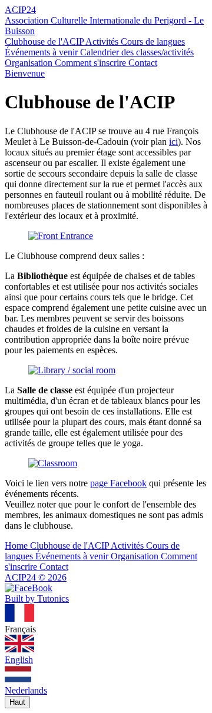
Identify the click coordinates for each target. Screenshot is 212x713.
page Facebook (118, 483)
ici (173, 142)
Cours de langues (153, 42)
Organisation (30, 63)
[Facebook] (28, 588)
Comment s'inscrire (91, 63)
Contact (142, 63)
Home (17, 545)
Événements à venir (42, 52)
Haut (17, 702)
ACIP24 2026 (36, 577)
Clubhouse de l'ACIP (45, 42)
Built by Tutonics (37, 598)
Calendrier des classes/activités (137, 52)
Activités (103, 42)
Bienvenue (25, 73)
